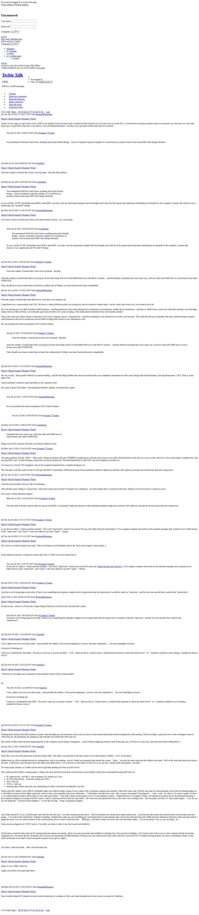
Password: (5, 26)
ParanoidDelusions (44, 114)
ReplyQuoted (14, 119)
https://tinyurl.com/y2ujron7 (110, 566)
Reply (4, 119)
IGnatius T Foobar (46, 133)
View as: (34, 82)
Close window (7, 5)
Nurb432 (40, 163)
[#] (2, 114)
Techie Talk (12, 74)
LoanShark (41, 182)
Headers (26, 119)
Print (33, 119)
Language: (5, 31)
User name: (6, 21)
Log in (4, 36)
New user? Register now (11, 39)
